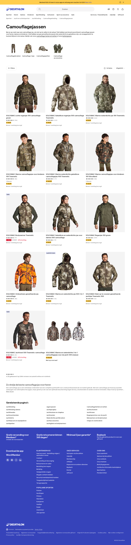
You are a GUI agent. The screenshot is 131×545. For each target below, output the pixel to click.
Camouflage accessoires (58, 57)
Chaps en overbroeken (94, 420)
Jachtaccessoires (53, 420)
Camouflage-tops (28, 56)
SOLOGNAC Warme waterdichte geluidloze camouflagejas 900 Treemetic (63, 175)
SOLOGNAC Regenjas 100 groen (98, 235)
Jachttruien (91, 412)
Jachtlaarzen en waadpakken (16, 420)
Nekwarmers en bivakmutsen (97, 418)
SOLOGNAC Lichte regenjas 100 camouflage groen (23, 117)
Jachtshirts (10, 418)
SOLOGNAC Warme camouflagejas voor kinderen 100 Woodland (105, 175)
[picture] (25, 93)
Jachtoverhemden (12, 415)
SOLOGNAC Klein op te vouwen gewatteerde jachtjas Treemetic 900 (103, 295)
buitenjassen (67, 36)
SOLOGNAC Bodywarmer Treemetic (20, 235)
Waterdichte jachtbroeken (56, 418)
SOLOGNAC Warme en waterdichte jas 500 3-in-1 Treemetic (65, 295)
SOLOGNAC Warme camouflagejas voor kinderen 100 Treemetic (25, 175)
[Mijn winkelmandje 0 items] (122, 9)
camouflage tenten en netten (47, 36)
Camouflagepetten (43, 56)
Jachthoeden (10, 412)
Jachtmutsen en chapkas (55, 412)
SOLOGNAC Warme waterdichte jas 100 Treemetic (105, 116)
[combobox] (120, 68)
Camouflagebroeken (13, 56)
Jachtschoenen (92, 409)
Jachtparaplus (51, 409)
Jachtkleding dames (13, 409)
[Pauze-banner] (120, 2)
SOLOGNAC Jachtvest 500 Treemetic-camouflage (25, 353)
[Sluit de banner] (123, 2)
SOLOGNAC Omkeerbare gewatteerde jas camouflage (22, 295)
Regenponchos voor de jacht (97, 415)
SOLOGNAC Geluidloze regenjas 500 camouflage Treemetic (65, 117)
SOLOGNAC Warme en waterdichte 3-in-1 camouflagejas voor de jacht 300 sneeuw (62, 354)
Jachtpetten (10, 423)
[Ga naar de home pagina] (15, 9)
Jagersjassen (51, 407)
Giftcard (121, 15)
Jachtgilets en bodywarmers (56, 423)
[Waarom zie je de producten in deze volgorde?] (105, 68)
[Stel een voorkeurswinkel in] (108, 9)
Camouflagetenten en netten (97, 407)
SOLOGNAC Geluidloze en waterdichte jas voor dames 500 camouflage (64, 236)
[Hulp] (113, 9)
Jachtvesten (51, 415)
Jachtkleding (10, 407)
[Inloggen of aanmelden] (118, 9)
